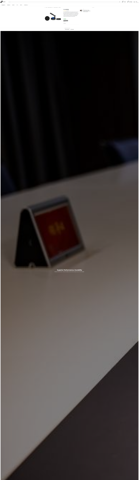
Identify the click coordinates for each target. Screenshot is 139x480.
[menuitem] (3, 5)
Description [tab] (67, 29)
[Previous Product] (92, 7)
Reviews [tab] (72, 29)
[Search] (119, 2)
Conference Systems (50, 7)
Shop (46, 7)
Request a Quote (66, 20)
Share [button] (64, 21)
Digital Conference (56, 7)
